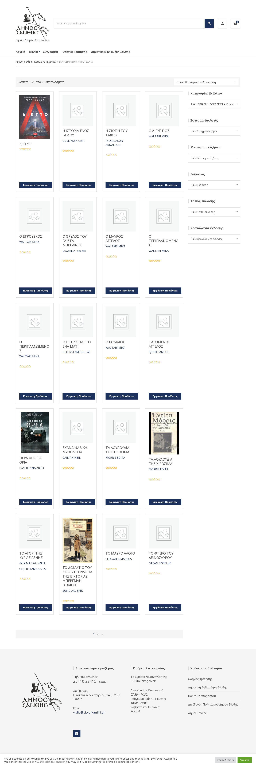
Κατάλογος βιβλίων (45, 61)
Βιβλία (33, 52)
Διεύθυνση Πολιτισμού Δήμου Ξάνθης (213, 704)
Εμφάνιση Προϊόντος (35, 185)
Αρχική (20, 52)
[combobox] (214, 104)
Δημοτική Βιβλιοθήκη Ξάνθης (110, 52)
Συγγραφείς (50, 52)
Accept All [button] (245, 759)
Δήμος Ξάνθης (197, 713)
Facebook (76, 733)
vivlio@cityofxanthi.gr (89, 712)
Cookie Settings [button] (225, 759)
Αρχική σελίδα (24, 61)
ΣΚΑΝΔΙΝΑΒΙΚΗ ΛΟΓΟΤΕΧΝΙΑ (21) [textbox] (212, 104)
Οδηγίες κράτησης (75, 52)
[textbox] (214, 131)
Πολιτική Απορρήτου (202, 696)
